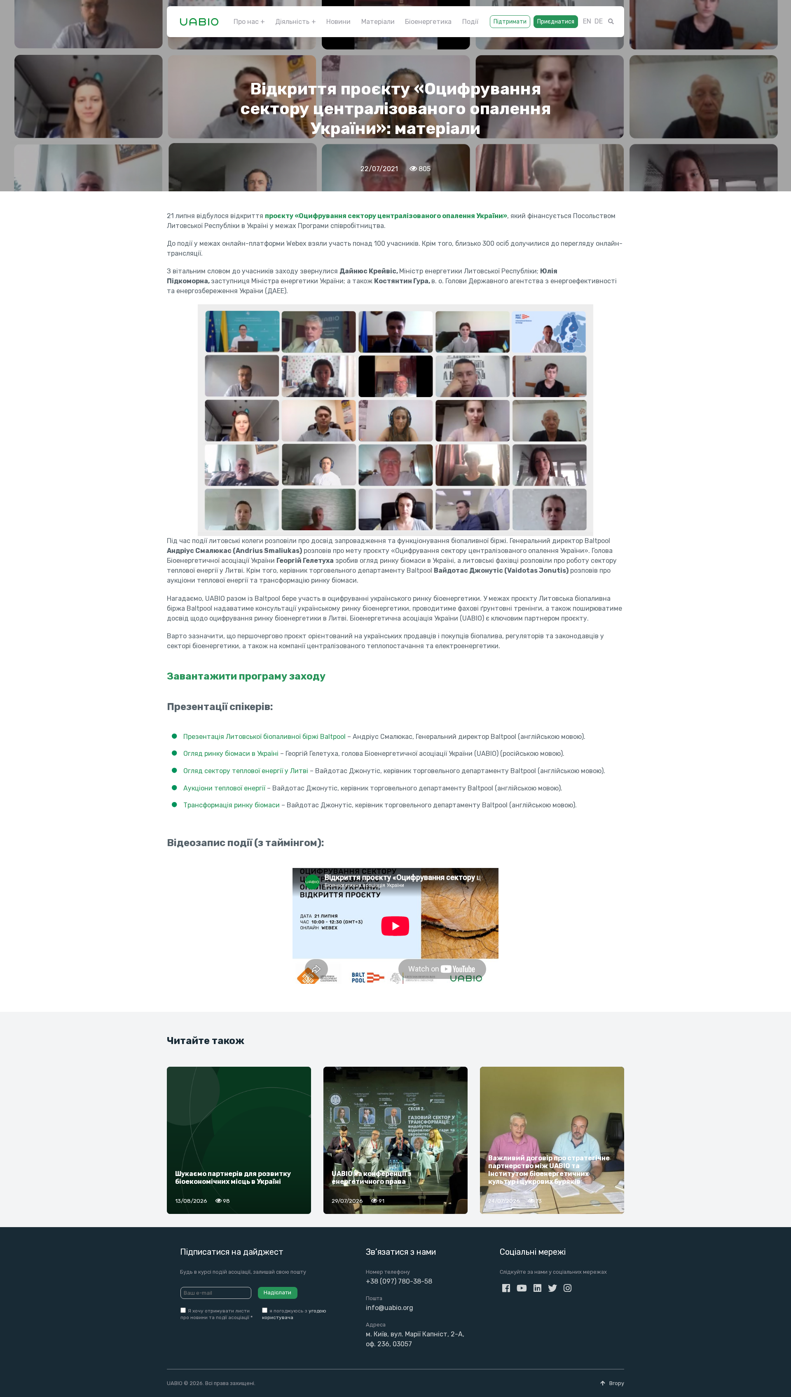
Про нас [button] (246, 22)
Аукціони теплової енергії (224, 788)
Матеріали (378, 22)
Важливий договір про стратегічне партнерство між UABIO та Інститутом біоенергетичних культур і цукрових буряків (549, 1170)
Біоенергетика (428, 22)
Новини (338, 22)
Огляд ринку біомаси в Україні (230, 753)
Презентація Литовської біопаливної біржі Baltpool (264, 737)
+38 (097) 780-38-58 (399, 1281)
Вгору (616, 1383)
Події (470, 22)
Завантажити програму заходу (246, 676)
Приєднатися (555, 21)
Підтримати (510, 21)
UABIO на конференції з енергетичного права (372, 1177)
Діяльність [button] (292, 22)
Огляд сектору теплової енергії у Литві (245, 771)
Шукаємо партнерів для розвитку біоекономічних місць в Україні (233, 1177)
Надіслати (277, 1292)
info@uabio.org (389, 1308)
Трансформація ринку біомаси (231, 805)
